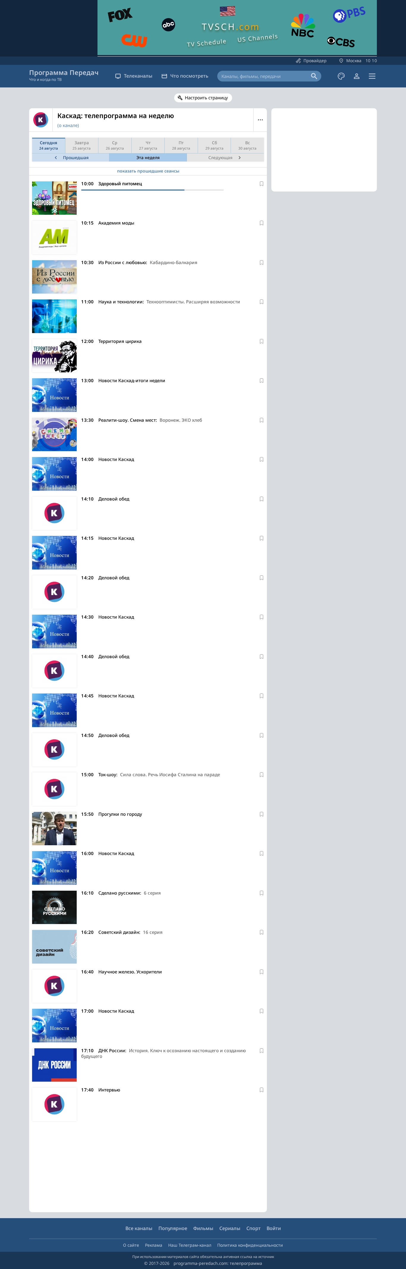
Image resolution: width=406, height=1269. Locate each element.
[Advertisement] (148, 1168)
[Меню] (372, 76)
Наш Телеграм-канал (189, 1245)
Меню (260, 119)
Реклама (153, 1245)
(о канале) (68, 125)
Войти (274, 1228)
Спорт (253, 1228)
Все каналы (138, 1228)
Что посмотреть (189, 76)
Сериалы (229, 1228)
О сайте (131, 1245)
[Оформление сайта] (341, 76)
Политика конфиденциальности (250, 1245)
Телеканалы (138, 76)
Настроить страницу (206, 98)
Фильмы (203, 1228)
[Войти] (356, 76)
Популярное (172, 1228)
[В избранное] (261, 183)
